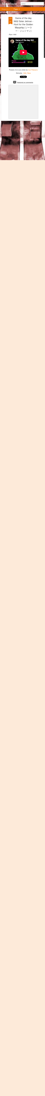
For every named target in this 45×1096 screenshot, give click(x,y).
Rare (29, 73)
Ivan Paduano (33, 70)
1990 (24, 73)
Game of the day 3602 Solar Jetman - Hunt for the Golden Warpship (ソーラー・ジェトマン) (23, 24)
